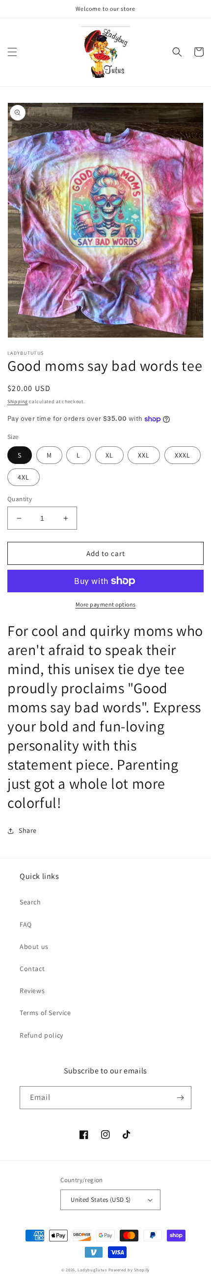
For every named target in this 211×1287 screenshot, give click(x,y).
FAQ (26, 924)
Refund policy (41, 1035)
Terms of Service (45, 1012)
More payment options (106, 604)
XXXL (182, 455)
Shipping (17, 401)
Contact (32, 968)
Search (30, 902)
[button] (12, 52)
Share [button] (28, 830)
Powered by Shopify (129, 1269)
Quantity (19, 499)
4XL (23, 477)
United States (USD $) (101, 1199)
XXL (144, 455)
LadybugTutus (92, 1269)
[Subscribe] (180, 1097)
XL (109, 455)
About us (34, 946)
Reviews (32, 990)
